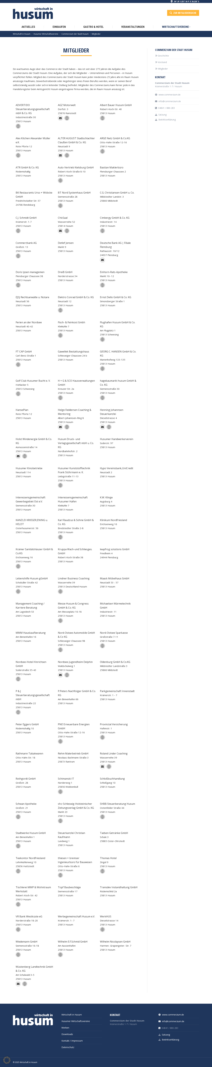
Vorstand (162, 62)
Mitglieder (163, 68)
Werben (65, 1027)
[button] (7, 1060)
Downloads (67, 1034)
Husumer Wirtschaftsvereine (75, 1021)
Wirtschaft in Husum (71, 1014)
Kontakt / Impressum (72, 1040)
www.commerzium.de (169, 94)
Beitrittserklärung (167, 119)
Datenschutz (67, 1047)
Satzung (162, 114)
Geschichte (163, 55)
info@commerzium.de (169, 101)
